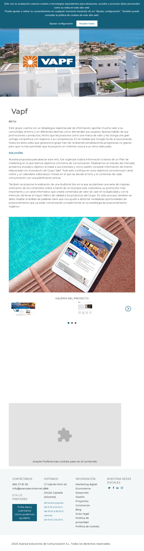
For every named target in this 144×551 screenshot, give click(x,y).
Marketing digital (86, 484)
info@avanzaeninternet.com (30, 488)
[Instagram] (122, 488)
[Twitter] (109, 488)
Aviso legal (82, 513)
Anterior (16, 309)
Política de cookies (87, 526)
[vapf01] (41, 309)
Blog (78, 509)
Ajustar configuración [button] (61, 23)
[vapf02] (102, 309)
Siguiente (128, 309)
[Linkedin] (117, 488)
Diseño (80, 497)
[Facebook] (113, 488)
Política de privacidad (82, 520)
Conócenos (83, 505)
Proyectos (82, 501)
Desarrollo (82, 492)
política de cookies (68, 15)
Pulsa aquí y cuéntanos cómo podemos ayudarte (24, 512)
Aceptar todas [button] (87, 23)
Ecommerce (83, 488)
